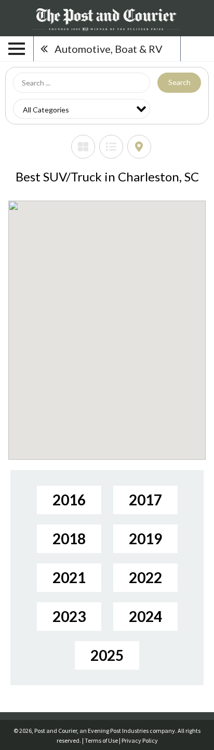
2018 (69, 538)
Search (179, 82)
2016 (69, 499)
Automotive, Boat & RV (109, 49)
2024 (145, 616)
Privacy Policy (140, 740)
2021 (69, 577)
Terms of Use (101, 740)
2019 (145, 538)
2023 (69, 616)
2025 (107, 655)
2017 (145, 499)
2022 (145, 577)
